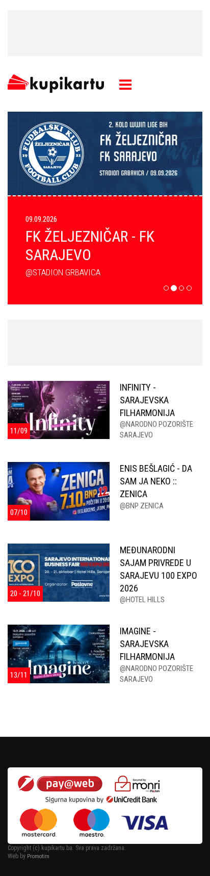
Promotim (38, 856)
